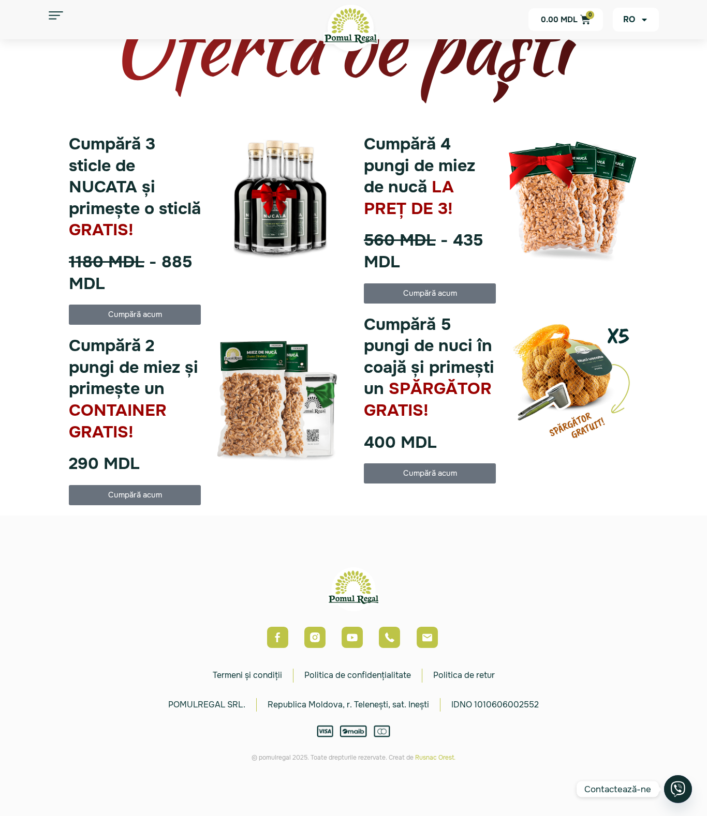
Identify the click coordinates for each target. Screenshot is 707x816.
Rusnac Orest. (435, 757)
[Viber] (678, 789)
